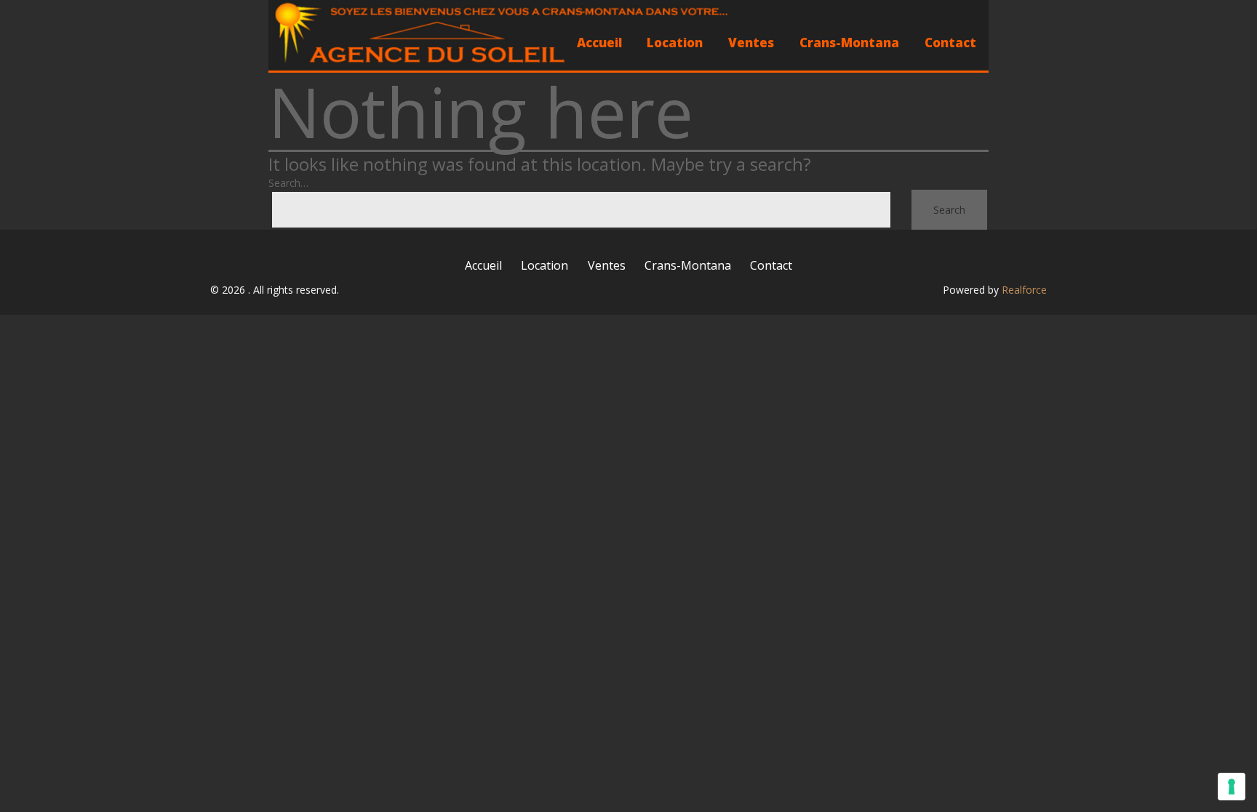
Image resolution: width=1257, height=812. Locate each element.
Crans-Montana (849, 42)
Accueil (599, 42)
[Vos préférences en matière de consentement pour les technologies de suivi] (1231, 786)
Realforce (1024, 290)
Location (675, 42)
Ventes (751, 42)
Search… (288, 183)
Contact (950, 42)
